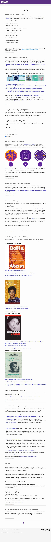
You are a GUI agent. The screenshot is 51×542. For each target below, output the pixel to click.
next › (35, 522)
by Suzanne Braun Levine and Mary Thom (18, 275)
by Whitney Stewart (24, 88)
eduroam (19, 502)
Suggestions (7, 529)
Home (1, 4)
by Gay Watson (15, 84)
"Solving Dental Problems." (11, 422)
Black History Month (22, 456)
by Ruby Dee (16, 306)
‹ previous (16, 522)
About (4, 4)
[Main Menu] (49, 2)
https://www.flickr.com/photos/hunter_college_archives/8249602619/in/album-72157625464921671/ (24, 396)
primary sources (27, 456)
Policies (2, 529)
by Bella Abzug (15, 270)
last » (38, 522)
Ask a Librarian (34, 218)
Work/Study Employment (15, 529)
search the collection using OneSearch (24, 95)
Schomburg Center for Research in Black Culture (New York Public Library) (25, 416)
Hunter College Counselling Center (26, 71)
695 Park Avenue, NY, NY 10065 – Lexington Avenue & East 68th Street (12, 532)
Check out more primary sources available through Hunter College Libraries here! (20, 450)
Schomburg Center (11, 419)
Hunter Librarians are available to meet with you (20, 205)
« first (13, 522)
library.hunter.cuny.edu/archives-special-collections (22, 100)
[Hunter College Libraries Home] (13, 2)
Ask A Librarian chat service (38, 208)
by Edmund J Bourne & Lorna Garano (24, 90)
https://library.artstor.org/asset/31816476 (13, 454)
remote (22, 502)
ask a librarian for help (38, 95)
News (6, 4)
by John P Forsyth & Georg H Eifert (22, 82)
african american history (33, 456)
